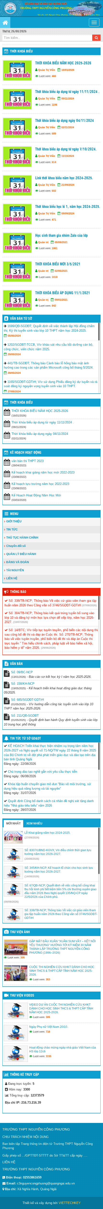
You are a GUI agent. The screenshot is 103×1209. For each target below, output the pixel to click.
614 (54, 162)
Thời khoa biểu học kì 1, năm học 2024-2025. (67, 207)
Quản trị (43, 242)
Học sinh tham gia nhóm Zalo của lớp (61, 235)
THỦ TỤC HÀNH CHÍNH (22, 537)
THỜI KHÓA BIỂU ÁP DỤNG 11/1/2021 (62, 293)
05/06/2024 (14, 335)
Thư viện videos (22, 995)
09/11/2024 (67, 98)
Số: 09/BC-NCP (22, 672)
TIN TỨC (12, 529)
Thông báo (18, 592)
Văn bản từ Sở (21, 318)
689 (54, 133)
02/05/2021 (61, 270)
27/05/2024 (14, 391)
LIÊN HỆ (11, 578)
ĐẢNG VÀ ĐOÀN (17, 562)
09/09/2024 (67, 213)
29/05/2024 (14, 354)
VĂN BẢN (16, 664)
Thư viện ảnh (20, 932)
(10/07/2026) (20, 622)
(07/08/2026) (89, 605)
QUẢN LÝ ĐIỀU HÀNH (21, 554)
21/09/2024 (67, 184)
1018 (54, 277)
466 (54, 76)
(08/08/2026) (11, 901)
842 (54, 305)
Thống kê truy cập (24, 1074)
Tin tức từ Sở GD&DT (25, 738)
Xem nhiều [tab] (34, 823)
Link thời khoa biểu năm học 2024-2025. (64, 178)
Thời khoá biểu (21, 51)
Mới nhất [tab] (13, 823)
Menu (14, 514)
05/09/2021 (61, 242)
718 (48, 1031)
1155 (48, 1056)
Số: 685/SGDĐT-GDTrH (27, 699)
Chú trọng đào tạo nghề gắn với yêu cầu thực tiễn (42, 771)
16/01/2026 (67, 69)
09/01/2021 (61, 299)
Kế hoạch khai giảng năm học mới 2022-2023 (42, 472)
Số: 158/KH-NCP (22, 683)
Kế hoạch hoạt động (25, 452)
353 (48, 979)
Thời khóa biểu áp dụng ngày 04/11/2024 (64, 121)
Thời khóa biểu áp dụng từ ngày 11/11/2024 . (67, 92)
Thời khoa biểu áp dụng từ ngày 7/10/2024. (66, 149)
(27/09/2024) (31, 837)
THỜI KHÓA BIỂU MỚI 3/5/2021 (57, 264)
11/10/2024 (67, 155)
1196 (54, 104)
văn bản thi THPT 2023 (27, 461)
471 (54, 219)
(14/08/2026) (31, 876)
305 (22, 957)
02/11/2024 (67, 127)
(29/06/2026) (48, 647)
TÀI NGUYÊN (15, 570)
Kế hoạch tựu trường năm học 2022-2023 (40, 484)
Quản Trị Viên (46, 69)
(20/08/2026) (31, 858)
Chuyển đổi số (16, 546)
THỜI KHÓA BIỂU (21, 402)
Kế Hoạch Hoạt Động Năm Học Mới (36, 495)
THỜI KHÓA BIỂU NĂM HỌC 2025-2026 (63, 63)
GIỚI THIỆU (14, 521)
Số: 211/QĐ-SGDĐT (25, 715)
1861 (54, 248)
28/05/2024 (14, 372)
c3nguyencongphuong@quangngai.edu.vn (46, 1183)
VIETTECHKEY (70, 1203)
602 (54, 190)
